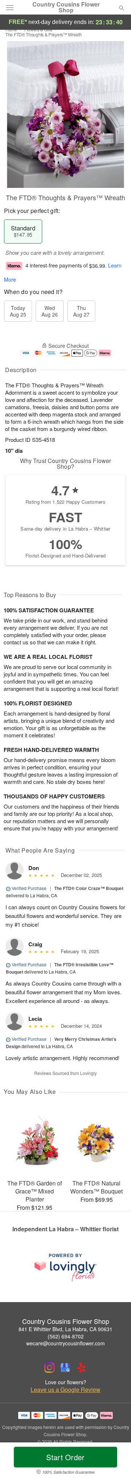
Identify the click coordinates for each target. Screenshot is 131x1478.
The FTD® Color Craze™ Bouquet (88, 888)
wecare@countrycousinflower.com (65, 1343)
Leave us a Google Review (65, 1390)
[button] (115, 1462)
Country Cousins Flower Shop (66, 7)
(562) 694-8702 (66, 1336)
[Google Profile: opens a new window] (65, 1367)
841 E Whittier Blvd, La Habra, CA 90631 (65, 1329)
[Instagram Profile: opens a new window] (49, 1367)
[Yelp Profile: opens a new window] (81, 1367)
